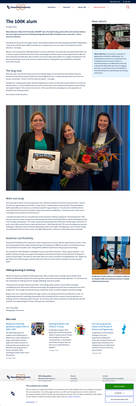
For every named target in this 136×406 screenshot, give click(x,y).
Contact (105, 376)
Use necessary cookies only (119, 399)
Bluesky (73, 376)
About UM (82, 7)
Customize (118, 393)
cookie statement (74, 397)
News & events (99, 7)
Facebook (73, 378)
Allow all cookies (119, 386)
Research (66, 7)
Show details (30, 402)
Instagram (73, 381)
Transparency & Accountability (113, 378)
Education (52, 7)
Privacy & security (109, 381)
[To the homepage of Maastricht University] (19, 7)
